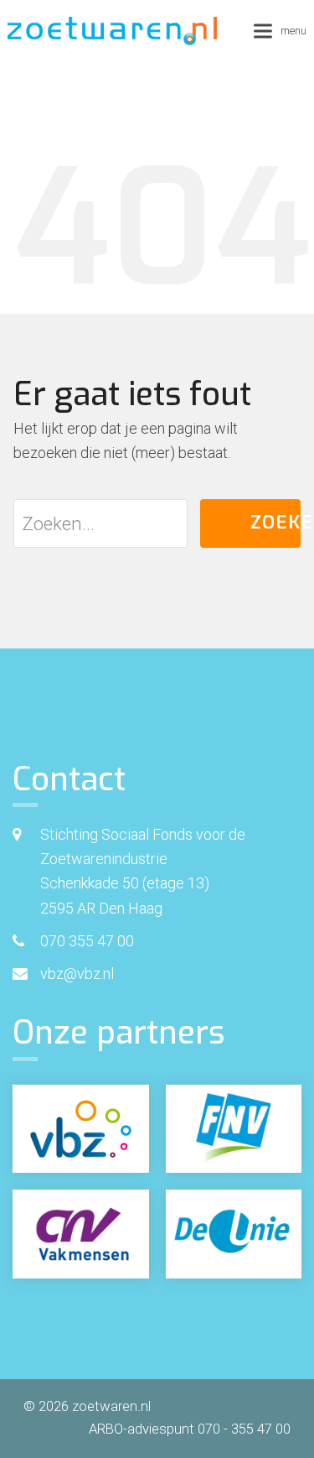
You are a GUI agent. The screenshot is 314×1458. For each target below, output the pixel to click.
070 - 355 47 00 (244, 1429)
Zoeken (275, 522)
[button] (280, 30)
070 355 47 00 (87, 941)
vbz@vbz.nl (77, 973)
